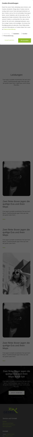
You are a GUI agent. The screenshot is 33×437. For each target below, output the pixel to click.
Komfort (25, 33)
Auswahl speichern (9, 40)
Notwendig (7, 33)
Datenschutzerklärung (9, 29)
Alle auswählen (25, 40)
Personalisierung (8, 35)
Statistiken (16, 33)
